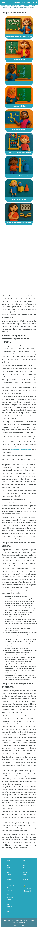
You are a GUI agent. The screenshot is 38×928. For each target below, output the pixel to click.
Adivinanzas (10, 897)
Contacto (9, 874)
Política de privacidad (19, 922)
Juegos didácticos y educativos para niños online (21, 7)
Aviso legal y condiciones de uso (13, 920)
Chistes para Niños (9, 902)
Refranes (25, 872)
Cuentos (25, 860)
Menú (6, 2)
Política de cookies (29, 920)
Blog (8, 865)
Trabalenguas (10, 885)
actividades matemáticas (21, 450)
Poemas (25, 874)
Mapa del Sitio (8, 870)
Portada (5, 7)
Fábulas (9, 888)
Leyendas (25, 863)
